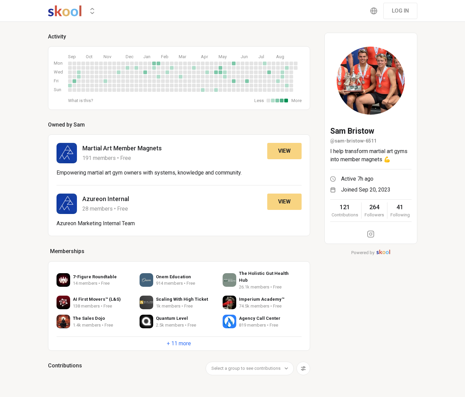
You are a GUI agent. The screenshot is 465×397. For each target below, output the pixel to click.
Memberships (67, 251)
